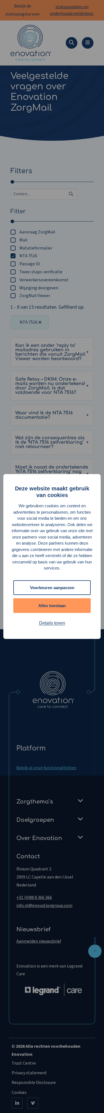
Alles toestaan (52, 605)
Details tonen (52, 623)
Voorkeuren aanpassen (52, 587)
